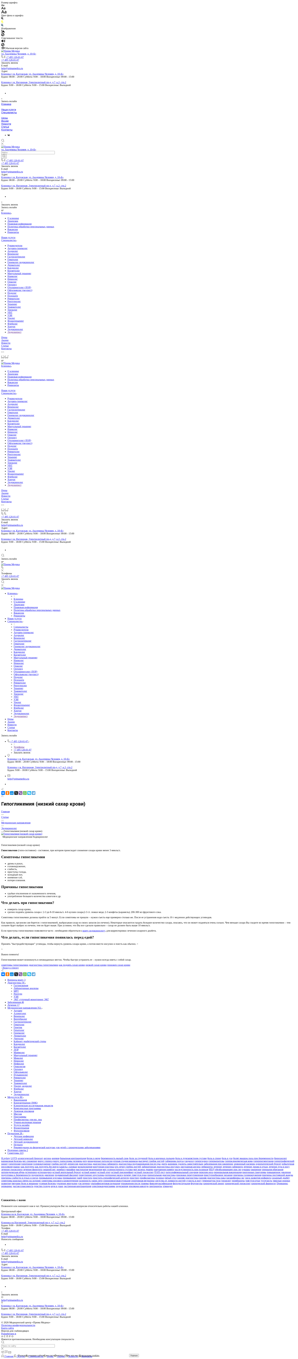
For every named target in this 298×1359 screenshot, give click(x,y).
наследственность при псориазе (191, 1169)
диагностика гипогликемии (43, 965)
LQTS (14, 1158)
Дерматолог (13, 265)
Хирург (11, 326)
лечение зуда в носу (279, 1166)
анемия (55, 1158)
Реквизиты (13, 232)
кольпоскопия (85, 1166)
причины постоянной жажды (277, 1175)
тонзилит (226, 1180)
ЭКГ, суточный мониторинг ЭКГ (31, 999)
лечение (217, 1166)
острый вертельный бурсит (66, 1172)
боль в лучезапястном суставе (191, 1158)
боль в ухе (227, 1158)
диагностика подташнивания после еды (139, 1164)
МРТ (16, 991)
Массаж (18, 1114)
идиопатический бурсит (268, 1164)
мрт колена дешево (143, 1169)
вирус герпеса (45, 1161)
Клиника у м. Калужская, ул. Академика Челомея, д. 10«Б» (32, 74)
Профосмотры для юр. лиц (28, 1119)
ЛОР (16, 1049)
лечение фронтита (32, 1169)
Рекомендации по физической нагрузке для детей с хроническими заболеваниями (57, 1147)
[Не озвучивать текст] (2, 45)
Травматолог (14, 307)
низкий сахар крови (96, 965)
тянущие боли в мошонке (24, 1183)
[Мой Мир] (12, 793)
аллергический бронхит (30, 1158)
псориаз (160, 1178)
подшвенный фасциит (66, 1175)
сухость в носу (194, 1180)
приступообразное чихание (218, 1175)
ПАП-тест (159, 1172)
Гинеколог (19, 1033)
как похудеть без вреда (47, 1166)
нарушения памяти (164, 1169)
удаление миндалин (66, 1183)
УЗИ (9, 315)
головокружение (42, 1164)
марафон (70, 1169)
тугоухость (266, 1180)
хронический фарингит (263, 1183)
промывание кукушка (50, 1178)
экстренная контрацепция (77, 1186)
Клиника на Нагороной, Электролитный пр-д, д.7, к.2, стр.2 (33, 1222)
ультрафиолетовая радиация (105, 1183)
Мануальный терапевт (19, 273)
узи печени (84, 1183)
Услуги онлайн (21, 1125)
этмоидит (168, 1186)
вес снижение (30, 1161)
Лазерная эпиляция (24, 1111)
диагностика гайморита (105, 1164)
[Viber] (20, 793)
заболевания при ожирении (218, 1164)
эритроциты (155, 1186)
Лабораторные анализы (26, 988)
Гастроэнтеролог (16, 256)
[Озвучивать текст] (3, 41)
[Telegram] (33, 793)
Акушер (18, 1010)
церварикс (6, 1186)
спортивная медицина (142, 1180)
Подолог (12, 293)
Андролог (12, 251)
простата (87, 1178)
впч (85, 1161)
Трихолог (12, 309)
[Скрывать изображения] (2, 35)
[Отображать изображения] (3, 31)
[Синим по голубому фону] (2, 25)
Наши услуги (8, 109)
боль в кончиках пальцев (161, 1158)
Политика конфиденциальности (18, 1325)
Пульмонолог (21, 1075)
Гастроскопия (21, 985)
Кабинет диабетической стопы (30, 1041)
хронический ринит (213, 1183)
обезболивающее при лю (228, 1169)
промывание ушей (72, 1178)
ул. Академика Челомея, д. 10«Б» (18, 53)
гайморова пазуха (174, 1161)
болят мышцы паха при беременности (253, 1158)
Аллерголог (20, 1013)
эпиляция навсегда (139, 1186)
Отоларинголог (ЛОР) (19, 287)
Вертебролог (20, 1019)
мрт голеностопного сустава (118, 1169)
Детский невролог (23, 1139)
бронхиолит (280, 1158)
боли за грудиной (138, 1158)
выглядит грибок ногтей (151, 1161)
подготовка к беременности (16, 1175)
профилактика (147, 1178)
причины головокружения (247, 1175)
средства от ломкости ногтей (170, 1180)
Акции (5, 120)
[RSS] (2, 796)
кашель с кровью (68, 1166)
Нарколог (12, 276)
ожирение (256, 1169)
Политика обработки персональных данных (30, 226)
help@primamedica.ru (12, 68)
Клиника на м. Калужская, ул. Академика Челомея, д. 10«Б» (33, 1214)
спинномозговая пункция (116, 1180)
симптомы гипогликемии (14, 965)
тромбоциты (238, 1180)
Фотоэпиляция (21, 1130)
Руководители (14, 245)
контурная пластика (103, 1166)
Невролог (12, 279)
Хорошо (134, 1355)
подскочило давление (42, 1175)
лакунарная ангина (190, 1166)
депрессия (72, 1164)
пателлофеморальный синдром (182, 1172)
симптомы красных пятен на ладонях (21, 1180)
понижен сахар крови (118, 965)
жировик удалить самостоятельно (185, 1164)
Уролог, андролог (23, 1086)
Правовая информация (19, 223)
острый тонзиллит (144, 1172)
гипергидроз (201, 1161)
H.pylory (5, 1158)
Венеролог (13, 254)
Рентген (18, 994)
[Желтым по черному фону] (2, 22)
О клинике (13, 218)
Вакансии (12, 229)
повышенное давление (279, 1172)
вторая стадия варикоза (125, 1161)
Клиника (6, 104)
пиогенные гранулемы (254, 1172)
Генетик (18, 1027)
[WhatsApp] (25, 793)
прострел (134, 1178)
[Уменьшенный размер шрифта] (2, 5)
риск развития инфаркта (258, 1178)
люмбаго (61, 1169)
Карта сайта (7, 1328)
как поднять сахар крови (72, 965)
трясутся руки (252, 1180)
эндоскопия (122, 1186)
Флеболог (12, 323)
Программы (20, 1116)
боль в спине (214, 1158)
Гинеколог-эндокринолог (20, 262)
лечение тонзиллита (12, 1169)
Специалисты (9, 112)
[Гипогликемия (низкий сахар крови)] (21, 834)
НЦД (211, 1169)
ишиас (16, 1166)
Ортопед (12, 284)
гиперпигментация (263, 1161)
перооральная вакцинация (228, 1172)
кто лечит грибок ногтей (128, 1166)
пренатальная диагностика (161, 1175)
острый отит (104, 1172)
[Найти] (4, 156)
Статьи (5, 126)
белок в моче (93, 1158)
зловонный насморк (244, 1164)
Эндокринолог (15, 329)
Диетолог (19, 1038)
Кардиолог (13, 268)
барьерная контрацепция (73, 1158)
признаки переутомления (189, 1175)
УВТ (9, 312)
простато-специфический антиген (111, 1178)
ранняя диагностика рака (212, 1178)
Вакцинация (20, 1100)
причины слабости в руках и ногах (19, 1178)
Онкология (19, 1066)
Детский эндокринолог (26, 1142)
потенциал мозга (114, 1175)
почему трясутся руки (135, 1175)
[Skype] (29, 793)
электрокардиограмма (103, 1186)
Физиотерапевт (15, 321)
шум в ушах (57, 1186)
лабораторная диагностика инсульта (161, 1166)
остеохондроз (45, 1172)
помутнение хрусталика (91, 1175)
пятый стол (171, 1178)
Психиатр (12, 295)
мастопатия (82, 1169)
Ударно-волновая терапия (27, 1122)
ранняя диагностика (188, 1178)
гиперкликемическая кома (239, 1161)
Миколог (18, 1058)
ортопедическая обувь (13, 1172)
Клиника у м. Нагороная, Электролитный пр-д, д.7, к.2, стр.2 (33, 82)
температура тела (211, 1180)
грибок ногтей (59, 1164)
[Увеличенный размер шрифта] (4, 12)
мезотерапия (95, 1169)
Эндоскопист (14, 332)
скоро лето (97, 1180)
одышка (246, 1169)
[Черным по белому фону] (2, 19)
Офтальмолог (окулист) (19, 290)
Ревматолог (13, 298)
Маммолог (19, 1052)
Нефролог (19, 1063)
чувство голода (42, 1186)
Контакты (7, 129)
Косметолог (13, 270)
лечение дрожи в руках (256, 1166)
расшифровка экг (235, 1178)
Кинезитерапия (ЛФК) (26, 1102)
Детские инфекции (24, 1136)
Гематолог (12, 259)
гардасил (189, 1161)
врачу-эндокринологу (93, 930)
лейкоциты (207, 1166)
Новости (6, 123)
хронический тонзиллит (238, 1183)
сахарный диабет (281, 1178)
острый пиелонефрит (122, 1172)
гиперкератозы (216, 1161)
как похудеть (27, 1166)
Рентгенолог (14, 301)
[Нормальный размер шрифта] (3, 8)
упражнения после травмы (135, 1183)
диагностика (85, 1164)
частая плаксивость (23, 1186)
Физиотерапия (21, 1128)
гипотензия (14, 1164)
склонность (85, 1180)
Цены (4, 118)
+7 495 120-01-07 (15, 57)
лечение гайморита (233, 1166)
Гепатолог (19, 1030)
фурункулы (197, 1183)
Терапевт (12, 304)
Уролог (11, 318)
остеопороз (31, 1172)
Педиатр (18, 1144)
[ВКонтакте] (8, 135)
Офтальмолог (21, 1072)
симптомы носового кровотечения (59, 1180)
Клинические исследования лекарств (33, 1105)
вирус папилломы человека (67, 1161)
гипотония (26, 1164)
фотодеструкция (181, 1183)
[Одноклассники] (7, 793)
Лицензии (12, 221)
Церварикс (282, 1183)
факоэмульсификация (160, 1183)
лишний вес (49, 1169)
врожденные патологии (100, 1161)
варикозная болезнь (11, 1161)
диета (164, 1164)
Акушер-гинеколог (17, 248)
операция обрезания (272, 1169)
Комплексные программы (27, 1108)
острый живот (89, 1172)
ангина (47, 1158)
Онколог (12, 282)
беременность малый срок (115, 1158)
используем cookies (89, 1355)
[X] (16, 793)
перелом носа (206, 1172)
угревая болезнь (47, 1183)
